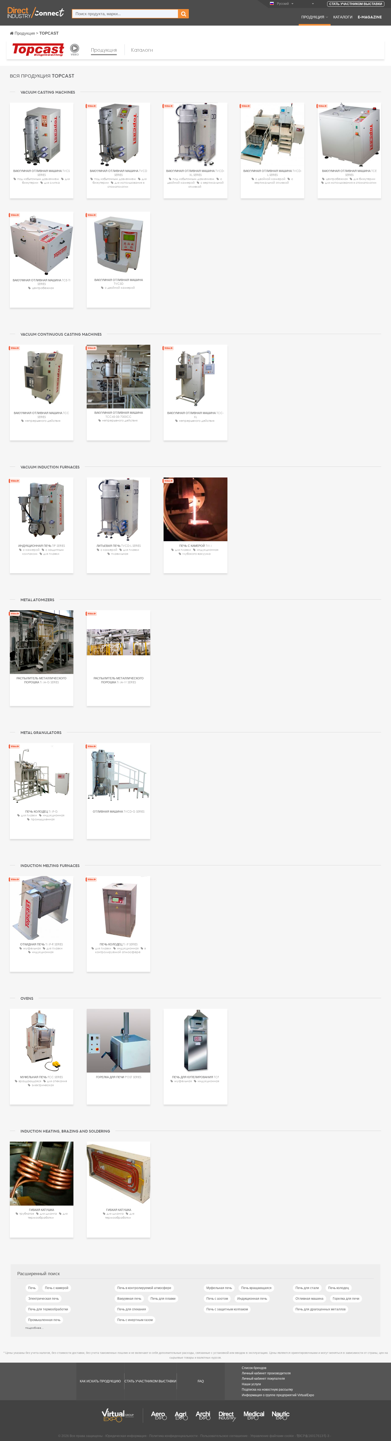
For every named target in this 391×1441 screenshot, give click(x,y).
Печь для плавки (163, 1298)
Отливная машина (309, 1298)
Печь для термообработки (48, 1309)
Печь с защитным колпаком (227, 1309)
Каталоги (342, 16)
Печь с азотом (217, 1298)
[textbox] (125, 13)
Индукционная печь (252, 1298)
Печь (32, 1288)
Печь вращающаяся (256, 1288)
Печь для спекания (131, 1309)
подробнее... (34, 1327)
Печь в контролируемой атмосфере (144, 1288)
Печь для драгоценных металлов (321, 1309)
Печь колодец (338, 1288)
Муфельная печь (219, 1288)
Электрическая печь (43, 1298)
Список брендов (254, 1368)
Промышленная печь (44, 1320)
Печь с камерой (56, 1288)
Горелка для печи (346, 1298)
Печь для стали (307, 1288)
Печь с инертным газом (135, 1320)
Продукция (312, 16)
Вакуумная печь (129, 1298)
